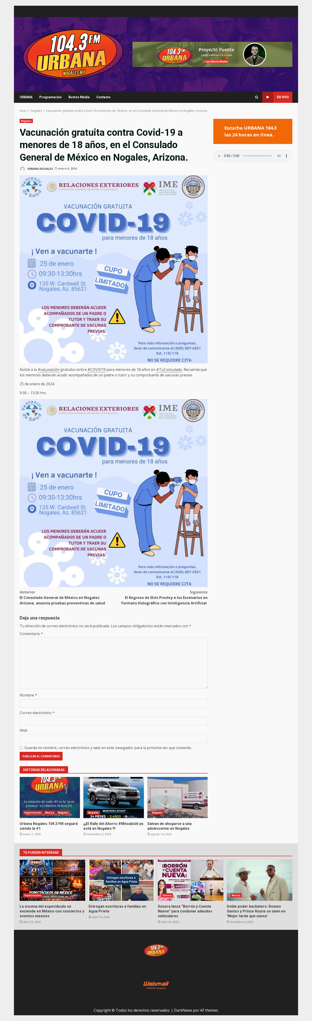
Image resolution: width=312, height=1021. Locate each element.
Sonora (98, 895)
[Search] (256, 97)
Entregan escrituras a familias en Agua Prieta (121, 880)
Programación (50, 97)
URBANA (26, 97)
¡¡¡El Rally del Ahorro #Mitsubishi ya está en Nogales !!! (113, 797)
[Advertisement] (212, 53)
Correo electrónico (37, 712)
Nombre (28, 695)
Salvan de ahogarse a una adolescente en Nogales (177, 797)
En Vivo (283, 97)
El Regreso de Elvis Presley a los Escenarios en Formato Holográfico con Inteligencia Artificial (164, 598)
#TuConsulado (169, 369)
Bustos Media (79, 97)
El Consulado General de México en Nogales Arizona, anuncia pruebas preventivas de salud (62, 598)
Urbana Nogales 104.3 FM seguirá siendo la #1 (50, 797)
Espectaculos (32, 812)
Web (23, 730)
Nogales (26, 120)
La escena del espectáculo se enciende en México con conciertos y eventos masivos (52, 880)
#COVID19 (96, 369)
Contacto (103, 97)
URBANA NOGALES (39, 168)
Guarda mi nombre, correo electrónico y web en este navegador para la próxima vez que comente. (108, 747)
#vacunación (49, 369)
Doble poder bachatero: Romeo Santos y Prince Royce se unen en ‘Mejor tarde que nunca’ (259, 880)
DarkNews (183, 1010)
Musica (49, 812)
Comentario (31, 633)
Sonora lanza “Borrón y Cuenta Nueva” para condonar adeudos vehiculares (190, 880)
